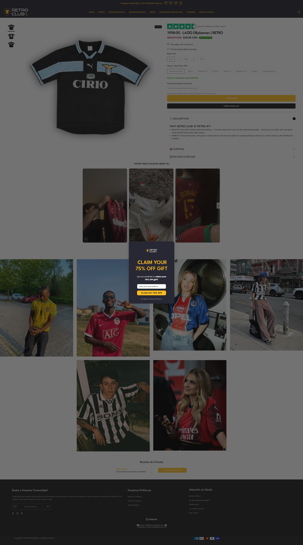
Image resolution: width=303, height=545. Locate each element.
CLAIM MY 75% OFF (151, 292)
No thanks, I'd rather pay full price (151, 299)
